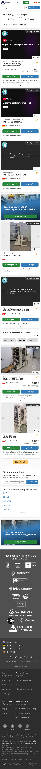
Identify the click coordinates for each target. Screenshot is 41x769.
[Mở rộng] (20, 85)
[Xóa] (26, 7)
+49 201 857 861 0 (13, 645)
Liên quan (30, 19)
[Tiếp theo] (38, 44)
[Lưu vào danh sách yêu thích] (37, 61)
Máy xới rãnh (30, 661)
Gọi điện (31, 76)
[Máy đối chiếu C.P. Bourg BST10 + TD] (20, 236)
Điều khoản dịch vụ (22, 765)
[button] (39, 2)
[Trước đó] (3, 44)
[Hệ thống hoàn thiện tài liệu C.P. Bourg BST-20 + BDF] (20, 360)
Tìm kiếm (35, 7)
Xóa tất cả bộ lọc (11, 24)
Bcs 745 (5, 493)
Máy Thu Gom (34, 340)
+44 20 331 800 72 (13, 642)
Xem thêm (21, 513)
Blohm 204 (7, 501)
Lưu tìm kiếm (21, 462)
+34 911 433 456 (12, 652)
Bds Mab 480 (7, 497)
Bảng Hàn (6, 509)
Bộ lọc (12, 19)
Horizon (22, 340)
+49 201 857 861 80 (13, 649)
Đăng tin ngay (20, 216)
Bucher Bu (7, 505)
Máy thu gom (9, 340)
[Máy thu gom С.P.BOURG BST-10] (20, 418)
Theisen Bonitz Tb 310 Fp (14, 661)
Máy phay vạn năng (20, 666)
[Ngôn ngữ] (35, 2)
